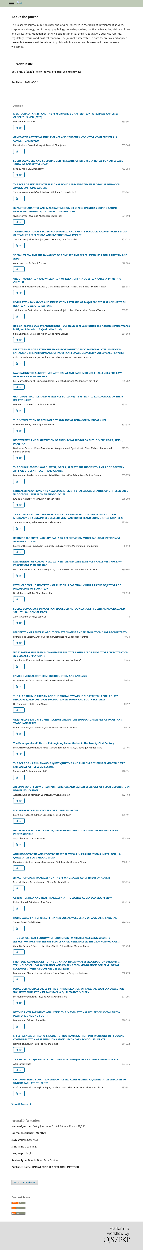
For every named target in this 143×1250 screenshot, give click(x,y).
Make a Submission (25, 1182)
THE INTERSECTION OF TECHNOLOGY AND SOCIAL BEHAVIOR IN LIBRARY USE (60, 420)
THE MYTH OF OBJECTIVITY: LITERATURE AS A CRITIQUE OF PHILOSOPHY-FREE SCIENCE (65, 1059)
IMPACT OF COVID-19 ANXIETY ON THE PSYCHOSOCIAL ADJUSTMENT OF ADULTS (61, 877)
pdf (20, 127)
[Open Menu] (11, 3)
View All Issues (20, 1104)
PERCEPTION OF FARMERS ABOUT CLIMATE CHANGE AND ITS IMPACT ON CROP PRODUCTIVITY (70, 632)
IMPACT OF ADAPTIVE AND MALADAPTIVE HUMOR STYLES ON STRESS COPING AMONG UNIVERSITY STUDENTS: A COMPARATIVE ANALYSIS (65, 209)
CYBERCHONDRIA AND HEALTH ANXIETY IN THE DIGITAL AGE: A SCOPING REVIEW (62, 897)
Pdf (20, 292)
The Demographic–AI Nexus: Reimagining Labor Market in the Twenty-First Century (63, 743)
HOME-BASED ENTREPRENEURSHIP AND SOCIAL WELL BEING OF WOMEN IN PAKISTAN (65, 917)
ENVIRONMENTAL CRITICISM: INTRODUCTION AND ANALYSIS (50, 676)
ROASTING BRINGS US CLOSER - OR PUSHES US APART (45, 810)
